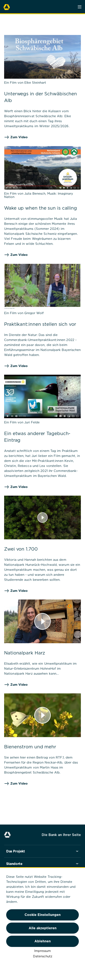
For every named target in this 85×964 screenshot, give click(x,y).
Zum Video (19, 137)
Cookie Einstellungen (43, 915)
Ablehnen (42, 941)
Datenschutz (42, 956)
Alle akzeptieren (43, 928)
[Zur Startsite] (6, 6)
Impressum (42, 950)
